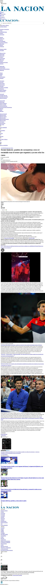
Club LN (2, 17)
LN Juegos (2, 81)
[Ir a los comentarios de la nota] (3, 203)
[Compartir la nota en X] (3, 208)
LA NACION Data (3, 32)
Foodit (2, 15)
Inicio (2, 12)
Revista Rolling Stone (4, 119)
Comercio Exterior (4, 42)
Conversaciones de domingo (6, 107)
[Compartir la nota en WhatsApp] (3, 204)
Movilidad (2, 44)
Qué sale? (2, 94)
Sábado (1, 108)
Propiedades (2, 41)
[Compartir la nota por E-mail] (4, 208)
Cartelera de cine (3, 95)
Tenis (1, 75)
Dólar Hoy (2, 38)
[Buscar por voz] (43, 23)
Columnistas (2, 67)
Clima (1, 30)
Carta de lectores (3, 106)
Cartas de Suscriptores (4, 69)
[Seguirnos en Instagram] (1, 560)
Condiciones (15, 575)
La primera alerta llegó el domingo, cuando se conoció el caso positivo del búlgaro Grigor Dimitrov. (21, 345)
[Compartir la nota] (1, 204)
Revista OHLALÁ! (3, 114)
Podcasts (2, 88)
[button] (22, 83)
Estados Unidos (3, 49)
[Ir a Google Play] (4, 567)
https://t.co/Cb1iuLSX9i (9, 238)
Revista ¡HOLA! (3, 115)
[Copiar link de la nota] (1, 206)
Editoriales (2, 66)
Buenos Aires (2, 53)
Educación (2, 55)
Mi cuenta (3, 19)
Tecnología (2, 83)
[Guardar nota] (1, 203)
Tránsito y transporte (4, 29)
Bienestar (2, 59)
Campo (1, 40)
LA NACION (3, 148)
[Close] (1, 502)
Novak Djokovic (4, 434)
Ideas (1, 110)
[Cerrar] (18, 21)
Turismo (1, 82)
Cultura (1, 57)
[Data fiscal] (1, 583)
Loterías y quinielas (4, 87)
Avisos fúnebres (3, 103)
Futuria (1, 37)
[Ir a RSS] (1, 563)
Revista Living (3, 118)
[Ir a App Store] (4, 570)
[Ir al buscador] (2, 5)
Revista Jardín (3, 120)
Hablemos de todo (4, 62)
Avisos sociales (3, 104)
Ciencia (1, 61)
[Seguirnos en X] (1, 556)
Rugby (1, 74)
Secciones (3, 14)
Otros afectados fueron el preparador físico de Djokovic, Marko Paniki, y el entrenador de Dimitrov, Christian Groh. (22, 418)
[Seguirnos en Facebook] (1, 553)
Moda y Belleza (3, 90)
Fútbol (1, 73)
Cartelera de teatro (4, 96)
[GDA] (4, 579)
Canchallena (2, 77)
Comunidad (2, 58)
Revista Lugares (3, 116)
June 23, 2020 (32, 238)
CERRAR (1, 0)
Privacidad (20, 575)
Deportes (8, 148)
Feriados (2, 86)
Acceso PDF (2, 100)
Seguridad (2, 54)
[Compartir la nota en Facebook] (1, 208)
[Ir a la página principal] (22, 10)
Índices (1, 45)
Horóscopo (2, 85)
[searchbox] (22, 23)
